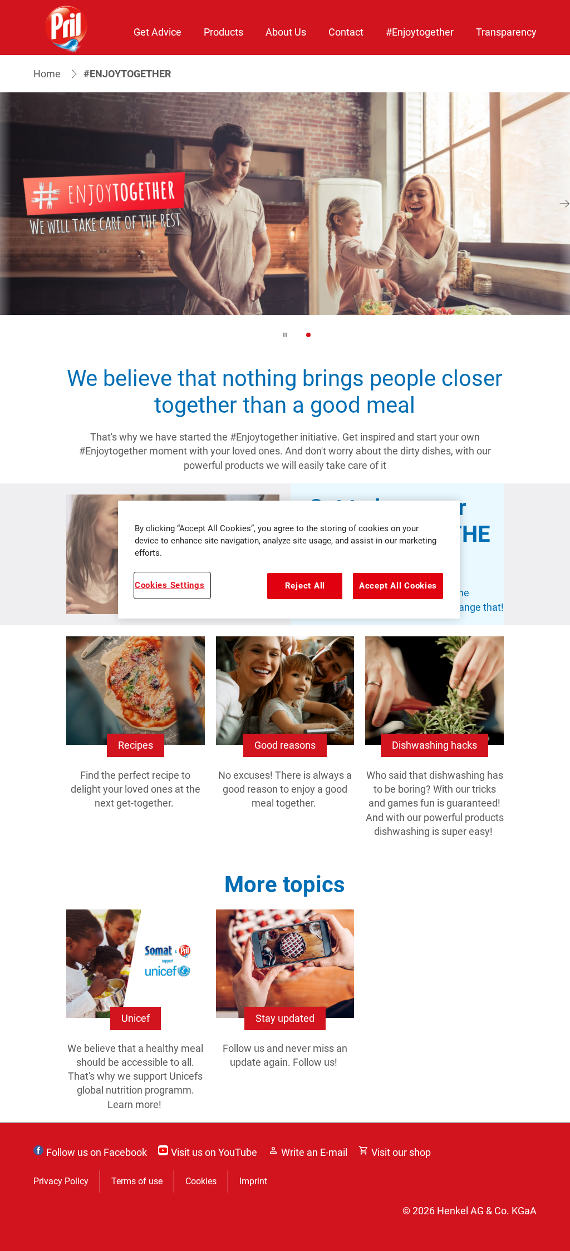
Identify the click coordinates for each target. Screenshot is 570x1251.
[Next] (564, 203)
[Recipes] (135, 748)
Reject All (305, 586)
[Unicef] (135, 1016)
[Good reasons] (285, 748)
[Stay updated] (285, 1016)
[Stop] (285, 335)
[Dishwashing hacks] (434, 748)
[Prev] (5, 203)
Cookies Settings (170, 585)
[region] (289, 560)
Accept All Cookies (398, 586)
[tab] (308, 335)
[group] (285, 223)
